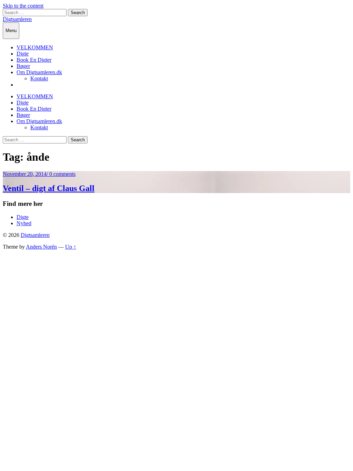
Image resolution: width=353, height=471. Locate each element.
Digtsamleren (17, 19)
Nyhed (24, 223)
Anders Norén (41, 247)
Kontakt (39, 78)
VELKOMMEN (35, 47)
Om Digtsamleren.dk (39, 72)
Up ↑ (70, 247)
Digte (23, 54)
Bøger (23, 66)
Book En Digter (34, 60)
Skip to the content (23, 6)
